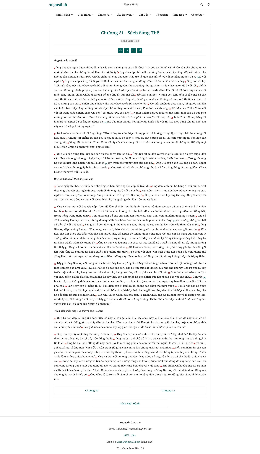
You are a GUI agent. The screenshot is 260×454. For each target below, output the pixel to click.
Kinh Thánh (63, 14)
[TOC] (133, 50)
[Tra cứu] (201, 4)
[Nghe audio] (139, 50)
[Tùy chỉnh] (208, 4)
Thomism (162, 14)
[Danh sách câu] (120, 50)
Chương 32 (168, 390)
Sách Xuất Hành (130, 403)
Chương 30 (91, 390)
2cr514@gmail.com (128, 441)
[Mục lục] (126, 50)
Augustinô (58, 4)
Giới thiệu (130, 435)
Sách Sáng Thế (130, 40)
